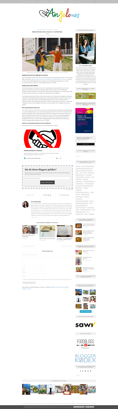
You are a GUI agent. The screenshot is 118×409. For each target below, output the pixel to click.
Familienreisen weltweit (89, 181)
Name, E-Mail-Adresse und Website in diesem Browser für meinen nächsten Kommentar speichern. (48, 279)
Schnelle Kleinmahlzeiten (81, 205)
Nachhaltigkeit (79, 196)
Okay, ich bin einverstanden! (78, 406)
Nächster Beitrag (66, 246)
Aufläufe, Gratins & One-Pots (88, 166)
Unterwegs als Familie (58, 1)
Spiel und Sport (90, 207)
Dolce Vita (87, 177)
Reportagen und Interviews (82, 203)
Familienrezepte (43, 1)
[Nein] (116, 407)
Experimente (85, 179)
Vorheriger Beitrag (29, 246)
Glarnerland (78, 190)
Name (23, 268)
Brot (81, 172)
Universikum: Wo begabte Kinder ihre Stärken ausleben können (65, 239)
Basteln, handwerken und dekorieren (84, 170)
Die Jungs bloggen (80, 177)
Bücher (84, 172)
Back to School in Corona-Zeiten (47, 238)
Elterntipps (78, 179)
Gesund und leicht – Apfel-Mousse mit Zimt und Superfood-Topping (88, 232)
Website (24, 275)
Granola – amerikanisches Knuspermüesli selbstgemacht (88, 239)
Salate (90, 203)
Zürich (86, 214)
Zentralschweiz (79, 214)
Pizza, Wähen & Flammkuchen (82, 201)
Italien (91, 192)
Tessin (93, 209)
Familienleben (31, 1)
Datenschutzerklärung (89, 406)
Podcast (79, 1)
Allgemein (78, 166)
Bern (77, 172)
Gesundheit (49, 29)
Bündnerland (91, 172)
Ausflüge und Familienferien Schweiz (84, 168)
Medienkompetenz (85, 194)
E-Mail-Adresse (24, 271)
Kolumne (55, 29)
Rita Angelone (65, 195)
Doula (92, 177)
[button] (78, 292)
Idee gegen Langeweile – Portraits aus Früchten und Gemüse (88, 269)
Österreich (91, 214)
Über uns (70, 1)
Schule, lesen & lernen (81, 207)
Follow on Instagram (86, 311)
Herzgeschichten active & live (82, 192)
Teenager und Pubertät (85, 209)
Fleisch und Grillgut (89, 183)
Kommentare (30, 195)
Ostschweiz (86, 196)
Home (23, 1)
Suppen (77, 209)
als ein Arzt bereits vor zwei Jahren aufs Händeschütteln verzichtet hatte (51, 79)
